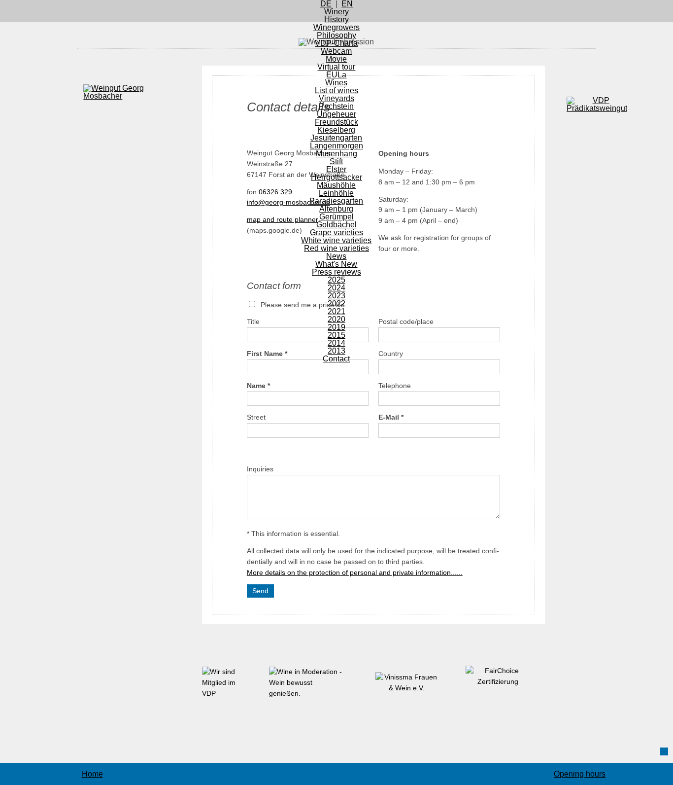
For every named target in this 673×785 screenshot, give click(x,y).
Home (92, 774)
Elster (336, 169)
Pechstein (336, 106)
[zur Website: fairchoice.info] (505, 681)
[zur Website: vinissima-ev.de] (414, 688)
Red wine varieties (336, 248)
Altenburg (336, 209)
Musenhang (336, 153)
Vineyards (336, 98)
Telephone (394, 386)
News (336, 256)
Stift (336, 161)
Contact (336, 359)
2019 (336, 327)
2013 (336, 351)
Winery (336, 11)
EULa (336, 75)
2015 (336, 335)
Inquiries (260, 469)
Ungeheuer (336, 114)
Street (256, 417)
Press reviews (336, 272)
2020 (336, 319)
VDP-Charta (336, 43)
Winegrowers (336, 27)
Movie (336, 59)
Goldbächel (336, 224)
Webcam (336, 51)
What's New (336, 264)
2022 (336, 303)
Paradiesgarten (336, 201)
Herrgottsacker (336, 177)
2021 (336, 311)
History (336, 19)
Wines (336, 82)
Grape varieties (336, 232)
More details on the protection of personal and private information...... (355, 572)
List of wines (336, 90)
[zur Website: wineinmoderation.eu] (306, 693)
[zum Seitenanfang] (664, 751)
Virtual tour (336, 67)
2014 (336, 343)
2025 (336, 280)
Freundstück (336, 122)
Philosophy (336, 35)
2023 (336, 295)
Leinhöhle (336, 193)
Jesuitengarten (336, 138)
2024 (336, 288)
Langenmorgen (336, 146)
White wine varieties (336, 240)
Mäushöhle (336, 185)
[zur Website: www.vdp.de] (225, 693)
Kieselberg (336, 130)
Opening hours (580, 774)
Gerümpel (336, 217)
